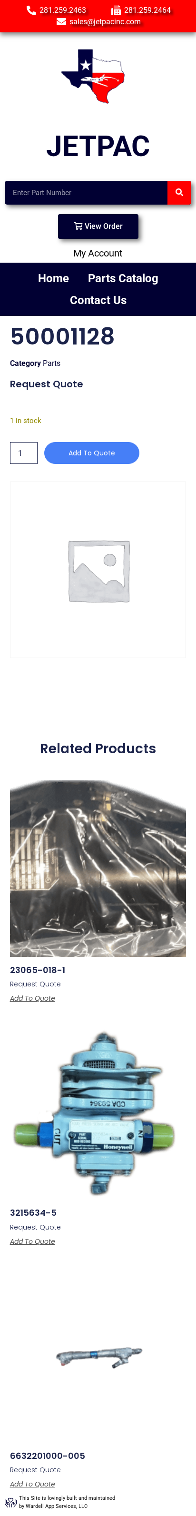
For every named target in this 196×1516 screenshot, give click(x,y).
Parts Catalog (123, 278)
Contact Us (98, 300)
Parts (51, 363)
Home (53, 278)
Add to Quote (92, 453)
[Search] (179, 193)
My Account (98, 253)
